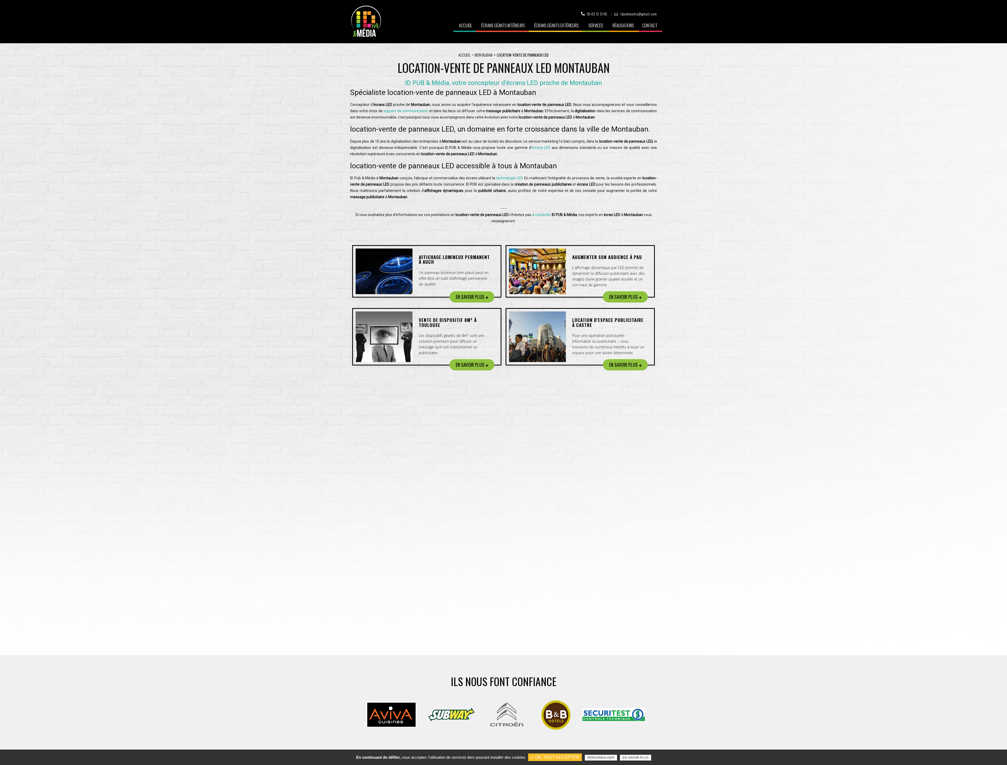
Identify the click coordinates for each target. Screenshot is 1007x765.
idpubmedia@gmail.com (638, 14)
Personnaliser (600, 757)
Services (595, 25)
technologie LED (509, 178)
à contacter (541, 215)
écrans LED (541, 148)
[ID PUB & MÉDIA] (366, 21)
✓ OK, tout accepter (555, 757)
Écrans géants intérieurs (503, 25)
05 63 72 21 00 (597, 14)
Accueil (465, 25)
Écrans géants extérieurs (556, 25)
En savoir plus (636, 757)
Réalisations (623, 25)
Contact (649, 25)
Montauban (483, 54)
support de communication (405, 111)
